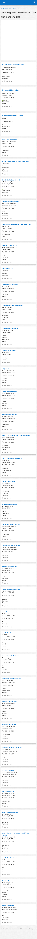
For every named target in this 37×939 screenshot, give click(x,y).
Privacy (31, 929)
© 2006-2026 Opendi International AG (12, 929)
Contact (26, 929)
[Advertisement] (18, 40)
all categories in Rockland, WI (11, 8)
